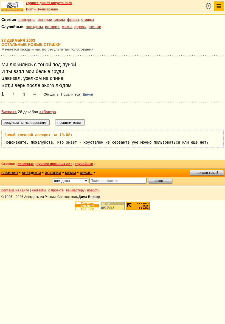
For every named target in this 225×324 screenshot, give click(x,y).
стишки (87, 19)
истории (45, 19)
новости (93, 190)
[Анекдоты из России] (12, 6)
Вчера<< (9, 112)
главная (9, 173)
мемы (59, 19)
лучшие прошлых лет (54, 164)
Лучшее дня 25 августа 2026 (49, 3)
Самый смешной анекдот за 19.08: (38, 135)
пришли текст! (207, 173)
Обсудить (51, 94)
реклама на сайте (15, 190)
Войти (31, 9)
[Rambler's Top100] (87, 206)
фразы (73, 19)
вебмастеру (75, 190)
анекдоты (26, 19)
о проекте (56, 190)
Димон (88, 94)
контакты (39, 190)
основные (26, 164)
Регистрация (48, 9)
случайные (84, 164)
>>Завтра (47, 112)
